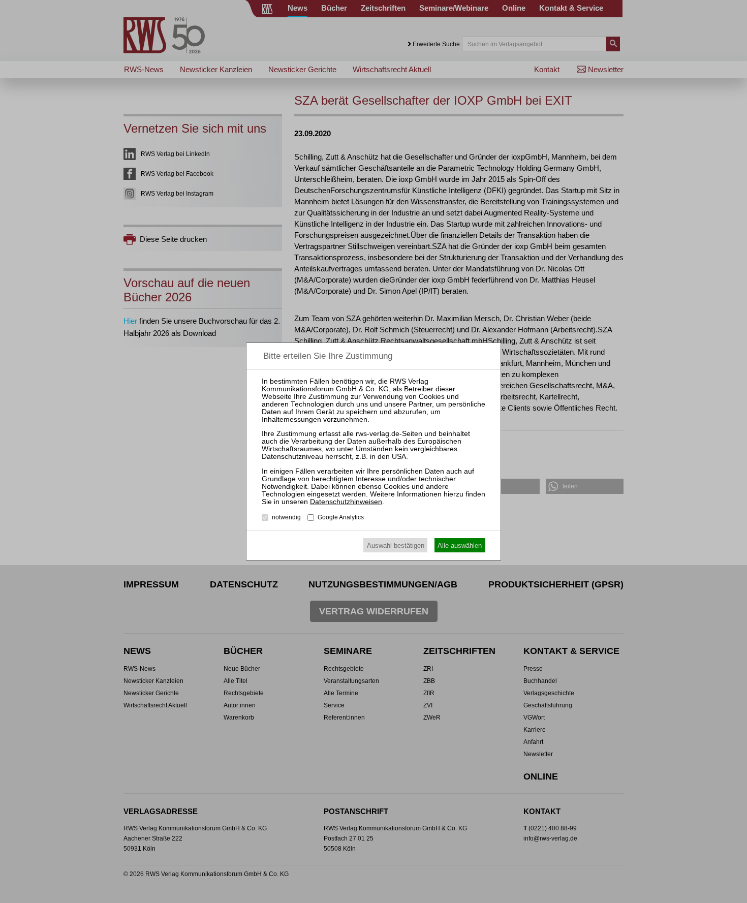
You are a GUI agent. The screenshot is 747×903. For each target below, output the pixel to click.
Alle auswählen (460, 545)
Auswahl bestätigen (395, 545)
